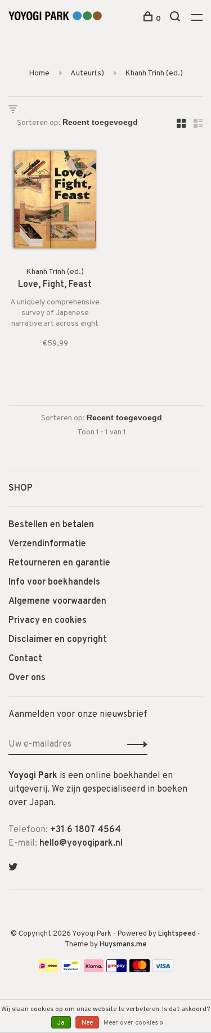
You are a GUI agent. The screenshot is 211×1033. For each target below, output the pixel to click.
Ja (61, 1022)
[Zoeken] (176, 19)
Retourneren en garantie (59, 563)
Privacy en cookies (47, 620)
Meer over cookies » (133, 1022)
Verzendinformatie (47, 544)
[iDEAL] (48, 970)
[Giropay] (116, 970)
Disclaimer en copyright (57, 639)
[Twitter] (12, 868)
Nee (87, 1022)
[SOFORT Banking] (94, 970)
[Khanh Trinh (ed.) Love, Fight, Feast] (55, 201)
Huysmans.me (123, 944)
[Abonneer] (134, 744)
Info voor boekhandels (54, 582)
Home (39, 73)
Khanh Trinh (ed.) (154, 73)
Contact (25, 658)
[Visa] (162, 970)
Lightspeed (177, 933)
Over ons (27, 678)
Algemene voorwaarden (57, 601)
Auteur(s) (87, 73)
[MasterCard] (139, 970)
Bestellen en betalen (51, 525)
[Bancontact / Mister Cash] (71, 970)
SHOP (20, 488)
